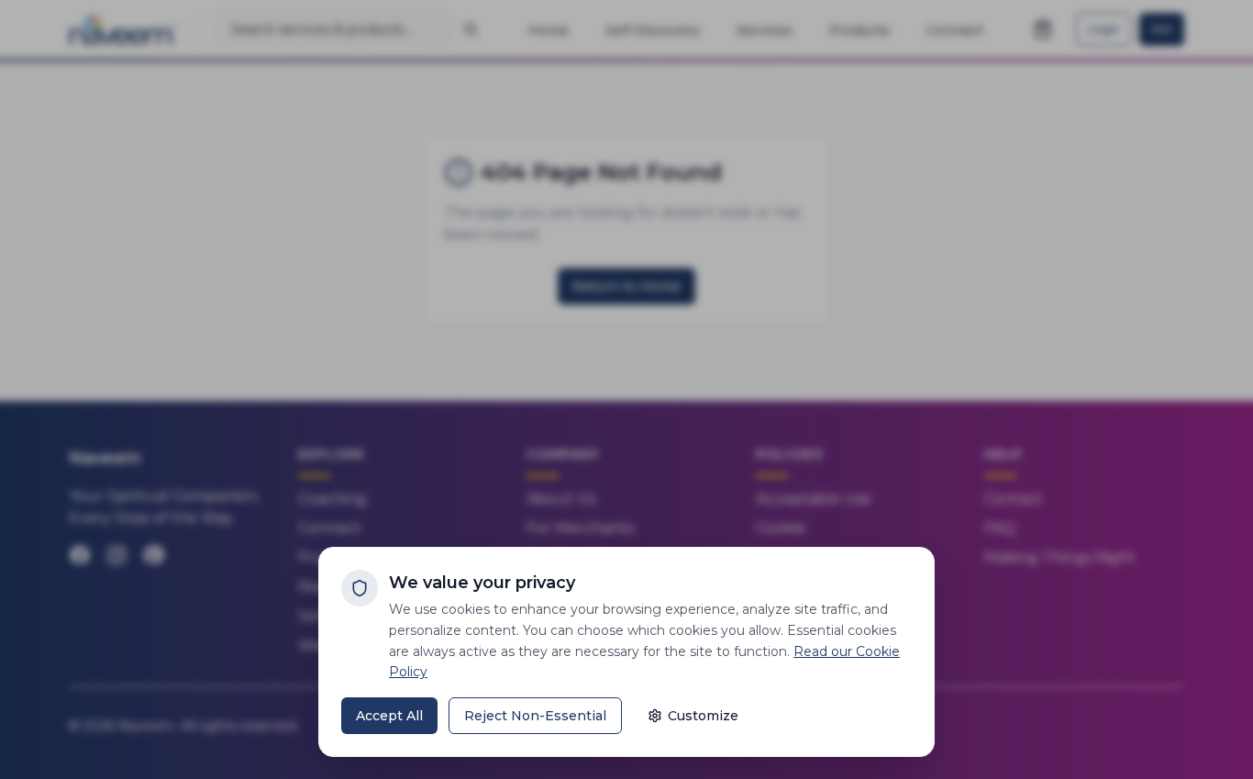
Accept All (389, 715)
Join (1161, 29)
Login (1104, 29)
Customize (703, 715)
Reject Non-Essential (535, 715)
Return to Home (626, 286)
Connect (329, 528)
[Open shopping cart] (1043, 29)
